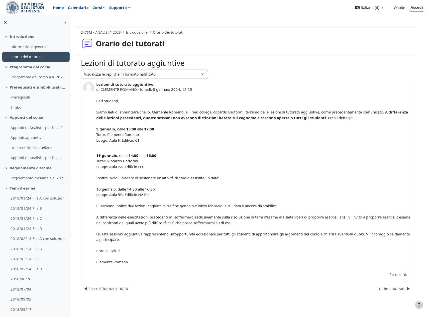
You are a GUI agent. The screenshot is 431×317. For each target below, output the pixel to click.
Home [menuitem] (58, 7)
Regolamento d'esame (31, 167)
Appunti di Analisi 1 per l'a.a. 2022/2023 (38, 157)
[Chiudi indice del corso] (5, 22)
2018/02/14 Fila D (26, 268)
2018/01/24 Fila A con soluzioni (38, 198)
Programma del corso (30, 66)
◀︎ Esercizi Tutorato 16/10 (106, 288)
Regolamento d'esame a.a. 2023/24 (38, 177)
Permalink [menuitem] (398, 274)
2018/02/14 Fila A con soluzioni (38, 238)
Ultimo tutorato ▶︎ (394, 288)
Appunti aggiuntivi (26, 137)
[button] (369, 7)
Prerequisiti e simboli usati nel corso (38, 87)
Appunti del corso (26, 117)
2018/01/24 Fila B (26, 208)
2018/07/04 (20, 289)
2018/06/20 (20, 278)
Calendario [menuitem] (78, 7)
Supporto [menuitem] (118, 7)
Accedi (417, 7)
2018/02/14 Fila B (26, 248)
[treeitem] (35, 46)
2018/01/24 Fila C (26, 218)
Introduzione (22, 36)
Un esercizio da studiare (31, 147)
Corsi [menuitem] (97, 7)
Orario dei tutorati (26, 56)
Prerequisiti (20, 97)
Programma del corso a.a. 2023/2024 (38, 76)
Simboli (16, 107)
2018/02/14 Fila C (26, 258)
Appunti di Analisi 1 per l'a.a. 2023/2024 (38, 127)
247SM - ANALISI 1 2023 (101, 32)
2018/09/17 (20, 309)
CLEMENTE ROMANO (119, 89)
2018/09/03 (20, 299)
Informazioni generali (29, 46)
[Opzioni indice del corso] (65, 22)
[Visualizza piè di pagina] (419, 305)
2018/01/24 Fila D (26, 228)
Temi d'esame (22, 188)
